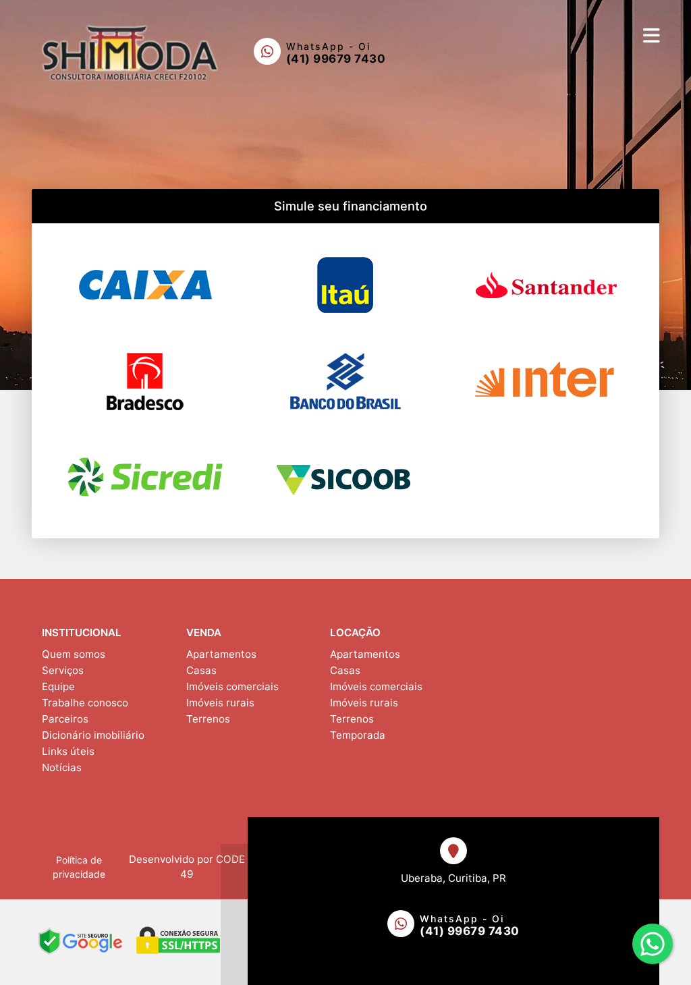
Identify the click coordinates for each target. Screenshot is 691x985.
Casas (201, 670)
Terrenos (208, 718)
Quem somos (73, 654)
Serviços (63, 670)
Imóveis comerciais (232, 686)
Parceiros (65, 718)
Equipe (58, 686)
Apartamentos (221, 654)
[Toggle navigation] (651, 35)
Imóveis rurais (220, 702)
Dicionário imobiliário (93, 735)
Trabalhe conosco (85, 702)
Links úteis (68, 751)
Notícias (62, 767)
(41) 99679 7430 (336, 58)
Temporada (357, 735)
